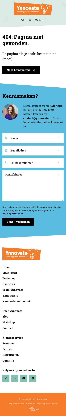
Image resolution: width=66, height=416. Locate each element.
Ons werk (8, 284)
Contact (7, 328)
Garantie (8, 360)
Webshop (8, 322)
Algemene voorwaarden (21, 403)
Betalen (7, 349)
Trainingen (9, 272)
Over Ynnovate (12, 311)
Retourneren (10, 354)
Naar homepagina (19, 70)
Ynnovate (42, 399)
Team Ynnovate (12, 289)
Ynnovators (10, 295)
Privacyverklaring (47, 403)
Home (6, 267)
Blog (5, 316)
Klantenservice (12, 337)
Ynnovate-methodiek (16, 301)
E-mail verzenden (18, 221)
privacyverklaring (13, 213)
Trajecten (8, 278)
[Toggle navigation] (44, 20)
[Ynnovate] (33, 8)
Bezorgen (8, 343)
